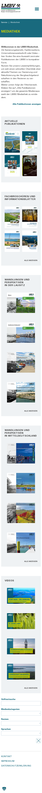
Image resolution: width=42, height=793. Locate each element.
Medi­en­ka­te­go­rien (10, 709)
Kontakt (6, 757)
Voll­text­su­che (8, 699)
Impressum (7, 761)
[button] (37, 9)
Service (4, 22)
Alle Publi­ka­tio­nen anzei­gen (27, 104)
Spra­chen (6, 729)
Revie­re (5, 719)
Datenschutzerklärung (16, 766)
